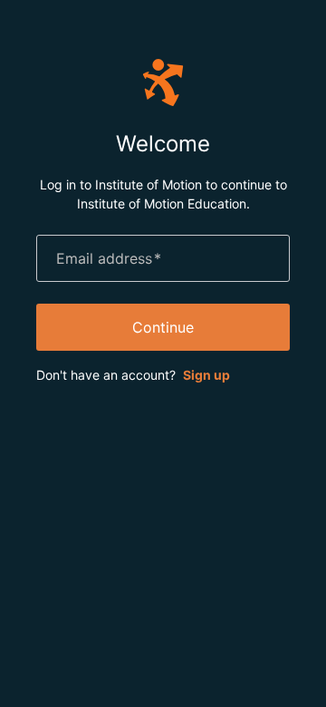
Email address (108, 258)
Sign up (206, 375)
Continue (163, 327)
